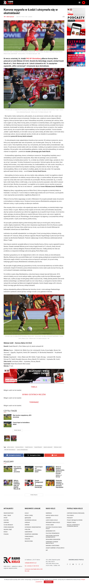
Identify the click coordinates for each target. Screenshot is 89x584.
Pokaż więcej (17, 430)
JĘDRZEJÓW (28, 518)
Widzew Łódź (57, 447)
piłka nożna (10, 447)
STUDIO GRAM (50, 525)
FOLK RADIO (70, 515)
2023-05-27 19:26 (20, 16)
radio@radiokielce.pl (30, 563)
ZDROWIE (6, 522)
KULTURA (6, 520)
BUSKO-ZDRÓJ (29, 515)
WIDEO (5, 532)
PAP (5, 16)
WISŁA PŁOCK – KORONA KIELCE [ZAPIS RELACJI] (17, 484)
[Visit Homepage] (9, 2)
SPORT (5, 518)
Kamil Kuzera (29, 447)
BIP (47, 550)
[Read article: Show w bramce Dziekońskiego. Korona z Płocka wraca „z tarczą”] (50, 469)
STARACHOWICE (29, 536)
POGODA (6, 534)
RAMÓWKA (49, 513)
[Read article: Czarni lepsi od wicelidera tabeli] (7, 424)
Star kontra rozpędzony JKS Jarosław (22, 416)
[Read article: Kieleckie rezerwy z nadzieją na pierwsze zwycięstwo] (50, 483)
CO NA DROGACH (8, 525)
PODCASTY (70, 518)
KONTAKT (48, 518)
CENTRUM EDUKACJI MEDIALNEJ (75, 513)
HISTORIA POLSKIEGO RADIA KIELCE (54, 527)
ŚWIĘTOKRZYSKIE (8, 513)
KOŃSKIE (27, 522)
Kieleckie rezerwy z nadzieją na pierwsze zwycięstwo (59, 483)
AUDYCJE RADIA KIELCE (52, 515)
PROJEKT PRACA (71, 522)
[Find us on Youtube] (73, 564)
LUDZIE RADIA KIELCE (52, 520)
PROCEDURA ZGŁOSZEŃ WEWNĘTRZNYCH (52, 536)
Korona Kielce (19, 447)
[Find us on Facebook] (67, 564)
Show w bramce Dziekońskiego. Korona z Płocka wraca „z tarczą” (61, 472)
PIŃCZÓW (27, 529)
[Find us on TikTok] (82, 564)
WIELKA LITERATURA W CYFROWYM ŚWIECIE (73, 525)
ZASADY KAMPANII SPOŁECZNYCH (55, 548)
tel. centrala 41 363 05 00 (32, 566)
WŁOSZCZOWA (29, 541)
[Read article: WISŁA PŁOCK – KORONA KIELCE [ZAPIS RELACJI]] (8, 483)
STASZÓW (27, 539)
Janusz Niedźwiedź (22, 449)
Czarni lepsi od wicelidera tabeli (21, 423)
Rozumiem (49, 581)
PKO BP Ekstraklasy (33, 58)
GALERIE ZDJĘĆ (8, 529)
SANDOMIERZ (28, 532)
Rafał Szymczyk (10, 16)
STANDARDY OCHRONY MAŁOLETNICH (52, 542)
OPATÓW (27, 525)
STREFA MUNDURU (9, 527)
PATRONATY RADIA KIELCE (53, 522)
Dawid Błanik (38, 447)
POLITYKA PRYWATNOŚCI (53, 533)
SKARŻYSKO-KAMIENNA (31, 534)
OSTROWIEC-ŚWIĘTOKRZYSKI (33, 527)
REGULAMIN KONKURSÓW (53, 539)
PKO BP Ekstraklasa (10, 449)
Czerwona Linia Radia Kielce (32, 569)
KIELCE (27, 513)
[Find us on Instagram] (70, 564)
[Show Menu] (79, 2)
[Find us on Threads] (79, 564)
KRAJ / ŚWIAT (7, 515)
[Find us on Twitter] (76, 564)
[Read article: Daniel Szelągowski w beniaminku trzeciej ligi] (29, 483)
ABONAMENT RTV (50, 531)
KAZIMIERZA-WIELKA (30, 520)
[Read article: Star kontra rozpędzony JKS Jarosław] (7, 417)
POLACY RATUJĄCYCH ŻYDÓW (74, 520)
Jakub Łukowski (48, 447)
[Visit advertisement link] (76, 21)
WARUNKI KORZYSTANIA (52, 545)
